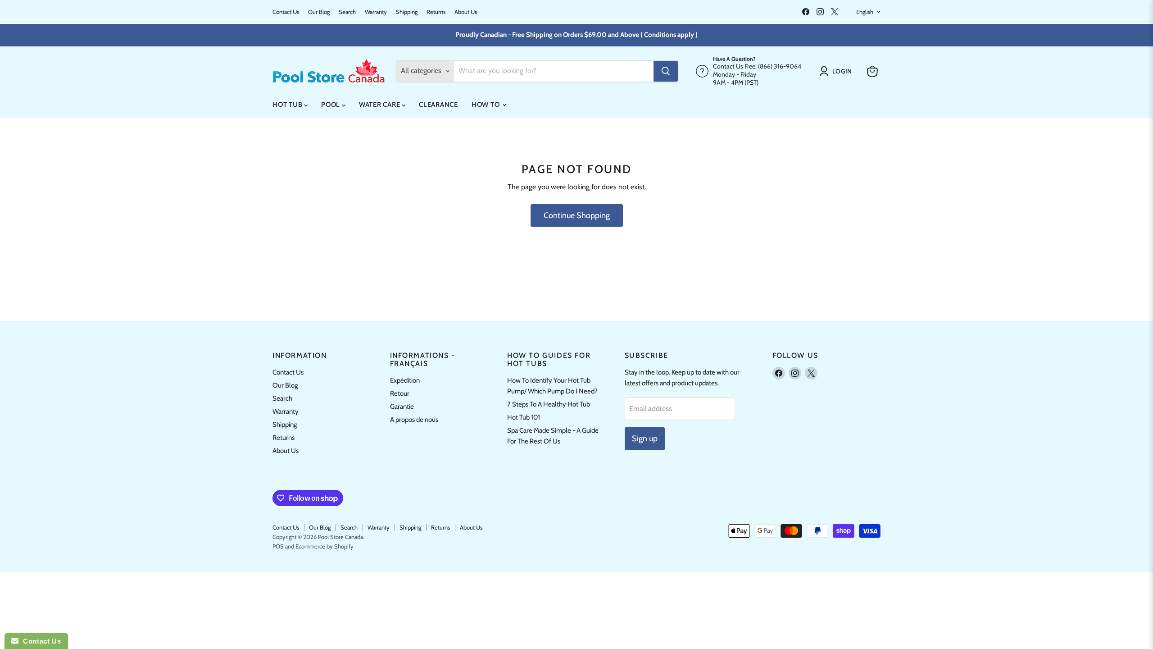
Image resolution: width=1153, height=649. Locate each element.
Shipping (407, 12)
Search (347, 12)
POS (278, 546)
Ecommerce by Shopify (324, 546)
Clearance (438, 105)
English (864, 11)
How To (486, 105)
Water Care (380, 105)
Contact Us (285, 12)
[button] (837, 71)
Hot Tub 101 (523, 417)
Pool (331, 105)
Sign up (645, 438)
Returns (436, 12)
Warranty (376, 12)
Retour (399, 393)
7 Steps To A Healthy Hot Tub (548, 404)
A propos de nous (414, 420)
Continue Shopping (577, 215)
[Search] (666, 71)
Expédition (405, 380)
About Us (465, 12)
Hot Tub (288, 105)
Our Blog (319, 12)
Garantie (402, 406)
